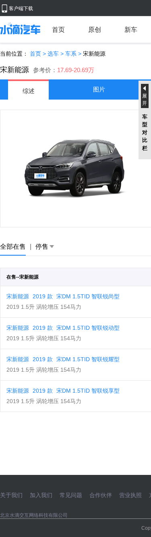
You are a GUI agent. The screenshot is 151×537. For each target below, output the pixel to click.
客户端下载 (21, 8)
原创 (94, 29)
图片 (99, 89)
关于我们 (11, 495)
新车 (130, 29)
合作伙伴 (100, 495)
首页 (58, 29)
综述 (29, 90)
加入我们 (41, 495)
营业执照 (130, 495)
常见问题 (71, 495)
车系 (71, 53)
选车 (53, 53)
